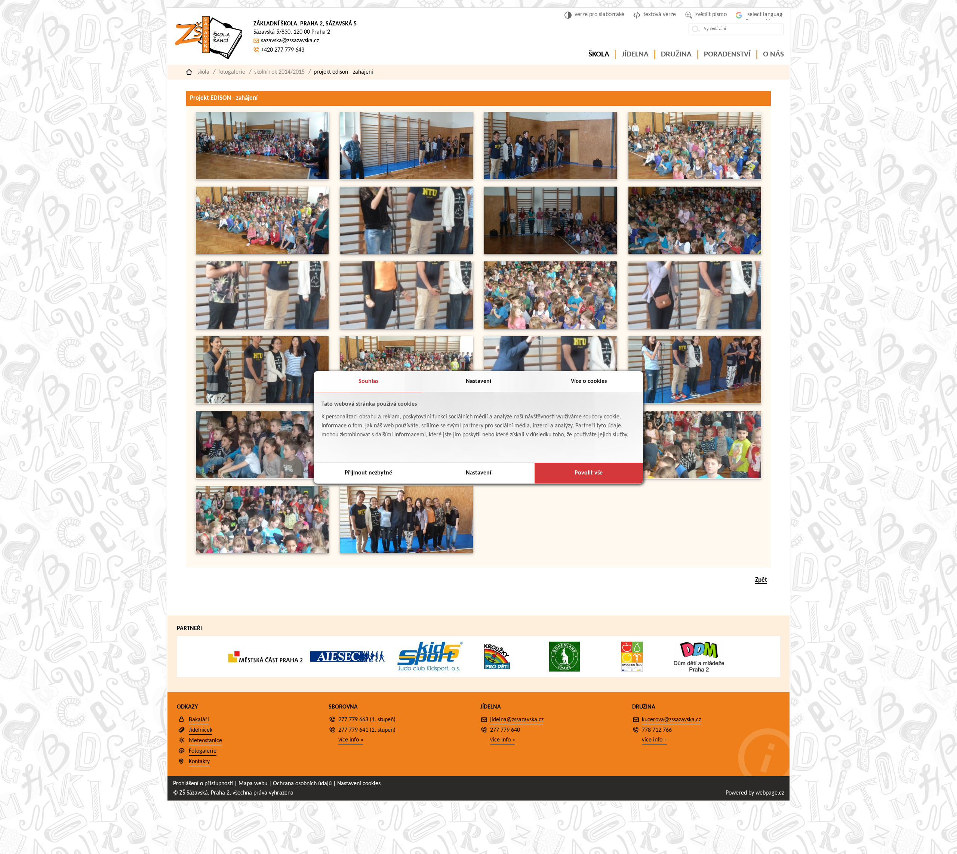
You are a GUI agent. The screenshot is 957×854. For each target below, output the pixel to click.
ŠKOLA (598, 54)
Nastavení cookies (359, 784)
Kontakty (199, 762)
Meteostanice (205, 741)
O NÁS (773, 54)
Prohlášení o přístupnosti (203, 784)
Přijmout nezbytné (368, 473)
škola (203, 72)
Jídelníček (200, 730)
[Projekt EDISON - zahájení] (262, 178)
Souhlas (368, 381)
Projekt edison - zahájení (343, 72)
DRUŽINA (676, 54)
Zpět (761, 580)
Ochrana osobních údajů (302, 784)
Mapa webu (253, 784)
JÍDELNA (635, 54)
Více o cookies (589, 381)
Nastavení (478, 381)
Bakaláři (199, 720)
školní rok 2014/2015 (279, 72)
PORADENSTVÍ (727, 54)
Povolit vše (589, 473)
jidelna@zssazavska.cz (517, 720)
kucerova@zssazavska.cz (671, 720)
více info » (350, 740)
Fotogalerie (231, 72)
